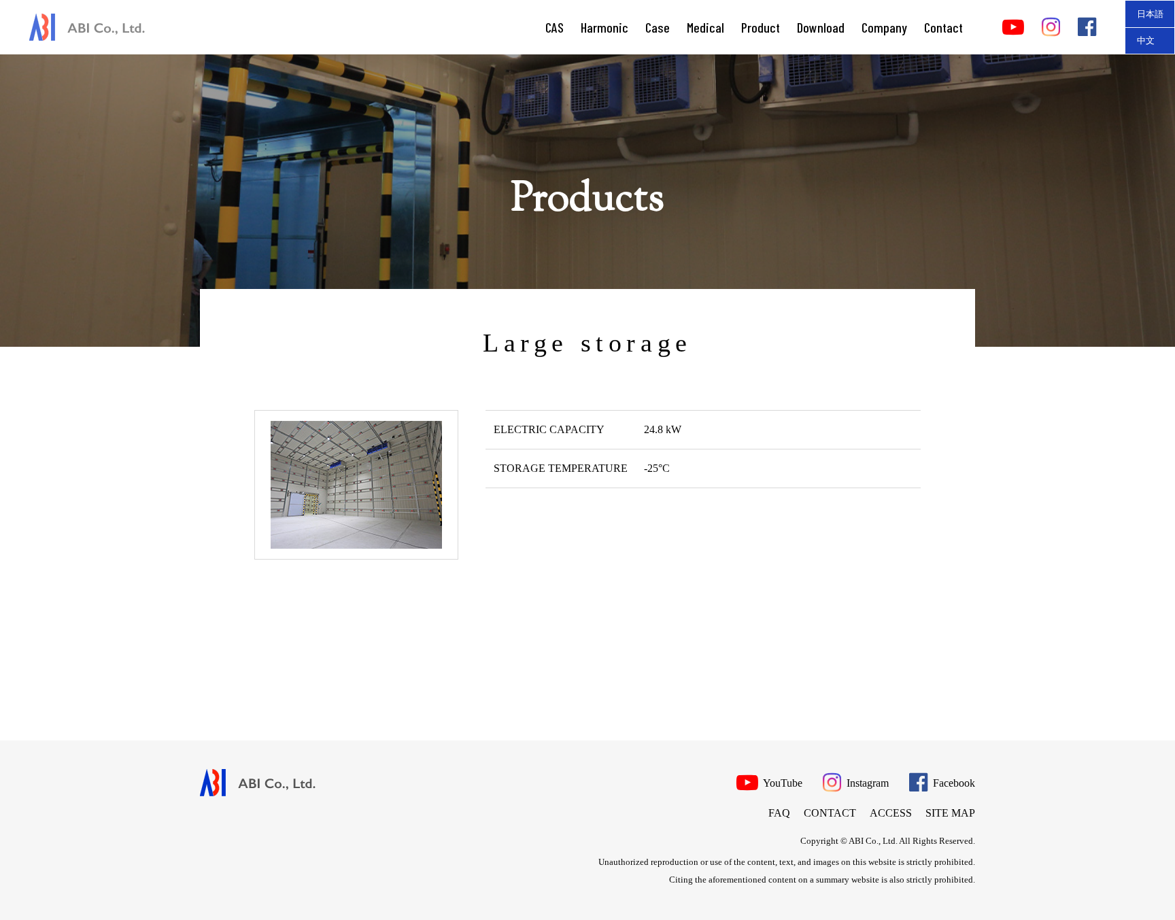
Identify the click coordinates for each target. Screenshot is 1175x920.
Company (884, 27)
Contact (943, 27)
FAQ (779, 813)
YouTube (781, 783)
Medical (705, 27)
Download (821, 27)
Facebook (952, 783)
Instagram (866, 783)
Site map (950, 813)
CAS (554, 27)
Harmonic (604, 27)
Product (760, 27)
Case (657, 27)
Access (891, 813)
